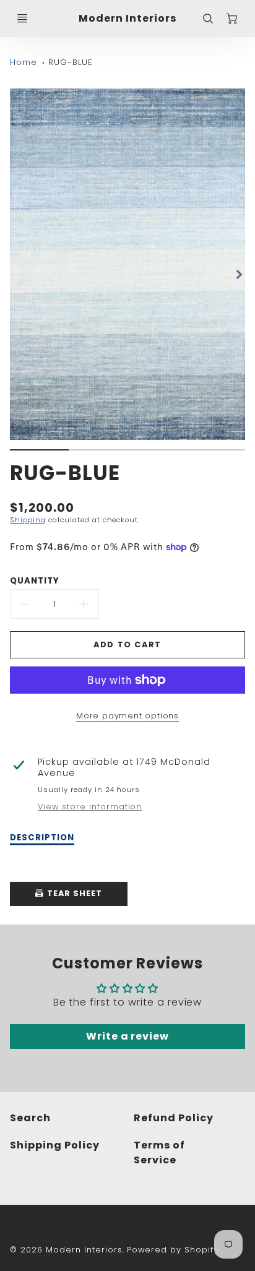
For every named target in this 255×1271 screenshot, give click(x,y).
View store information (90, 807)
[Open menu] (22, 18)
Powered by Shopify (172, 1249)
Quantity (34, 580)
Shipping (28, 520)
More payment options (127, 715)
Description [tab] (42, 837)
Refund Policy (173, 1118)
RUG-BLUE (70, 62)
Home (23, 62)
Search (30, 1118)
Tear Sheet (73, 893)
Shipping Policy (54, 1145)
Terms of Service (159, 1152)
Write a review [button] (127, 1036)
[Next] (239, 274)
